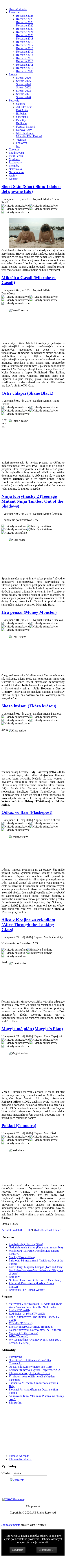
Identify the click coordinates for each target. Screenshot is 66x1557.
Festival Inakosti (25, 126)
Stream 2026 (23, 77)
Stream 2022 (23, 87)
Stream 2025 (23, 80)
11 (27, 1230)
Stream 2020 (23, 97)
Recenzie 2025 (24, 18)
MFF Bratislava (25, 133)
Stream (13, 74)
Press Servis (16, 155)
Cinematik (22, 116)
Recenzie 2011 (24, 64)
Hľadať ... (7, 1473)
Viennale (21, 139)
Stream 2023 (23, 90)
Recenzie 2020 (24, 35)
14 (36, 1230)
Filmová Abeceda (19, 1455)
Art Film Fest (24, 107)
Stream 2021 (23, 93)
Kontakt (13, 178)
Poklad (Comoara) (18, 1125)
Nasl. (49, 1230)
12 (30, 1230)
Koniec (56, 1230)
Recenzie (14, 12)
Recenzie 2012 (24, 61)
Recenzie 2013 (24, 58)
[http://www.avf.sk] (1, 3)
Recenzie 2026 (24, 15)
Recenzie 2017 (24, 45)
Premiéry (14, 165)
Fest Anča (22, 110)
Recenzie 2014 (24, 54)
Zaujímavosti (16, 152)
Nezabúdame (16, 172)
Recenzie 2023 (24, 28)
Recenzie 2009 (24, 71)
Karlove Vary (24, 129)
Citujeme (14, 149)
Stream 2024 (23, 84)
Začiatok (6, 1230)
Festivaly (14, 100)
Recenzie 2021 (24, 32)
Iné (18, 146)
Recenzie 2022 (24, 25)
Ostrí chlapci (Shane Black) (27, 393)
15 (39, 1230)
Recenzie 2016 (24, 48)
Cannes (20, 103)
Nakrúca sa (15, 169)
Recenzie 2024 (24, 22)
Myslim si (14, 159)
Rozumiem (17, 1549)
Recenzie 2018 (24, 38)
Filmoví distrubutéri (20, 1459)
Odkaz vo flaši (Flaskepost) (26, 812)
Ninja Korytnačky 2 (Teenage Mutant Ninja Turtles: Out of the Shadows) (32, 501)
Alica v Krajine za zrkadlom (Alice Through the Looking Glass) (28, 924)
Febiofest (21, 142)
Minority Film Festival (29, 136)
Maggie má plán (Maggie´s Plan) (32, 1028)
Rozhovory (15, 162)
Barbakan (21, 113)
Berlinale (21, 123)
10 (24, 1230)
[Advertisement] (23, 1429)
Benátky (21, 120)
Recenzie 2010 (24, 67)
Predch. (16, 1230)
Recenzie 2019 (24, 41)
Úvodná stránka (18, 9)
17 (44, 1230)
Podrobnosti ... (46, 1549)
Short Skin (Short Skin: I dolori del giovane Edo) (31, 189)
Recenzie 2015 (24, 51)
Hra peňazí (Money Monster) (29, 612)
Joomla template (10, 1524)
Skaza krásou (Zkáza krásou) (28, 706)
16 (42, 1230)
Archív (13, 175)
